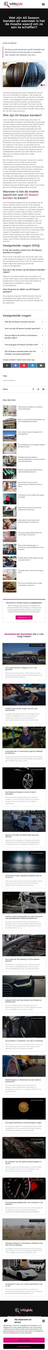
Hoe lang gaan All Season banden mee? (24, 345)
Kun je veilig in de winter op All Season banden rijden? (24, 336)
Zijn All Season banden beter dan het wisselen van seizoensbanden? (24, 352)
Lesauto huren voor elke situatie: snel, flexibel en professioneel (23, 1001)
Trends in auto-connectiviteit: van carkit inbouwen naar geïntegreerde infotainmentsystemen (24, 917)
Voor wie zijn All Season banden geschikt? (24, 328)
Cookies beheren (24, 1346)
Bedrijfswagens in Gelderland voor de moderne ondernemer (23, 1080)
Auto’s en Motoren (10, 43)
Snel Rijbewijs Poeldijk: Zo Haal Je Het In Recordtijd (20, 793)
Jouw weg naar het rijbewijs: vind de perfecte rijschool (22, 960)
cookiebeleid (13, 1333)
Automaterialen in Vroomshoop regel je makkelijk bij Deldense (24, 752)
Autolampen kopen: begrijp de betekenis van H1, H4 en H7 (23, 876)
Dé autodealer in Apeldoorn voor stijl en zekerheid (24, 1041)
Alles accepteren (24, 1340)
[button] (43, 1321)
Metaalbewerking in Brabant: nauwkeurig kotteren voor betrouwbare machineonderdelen (31, 459)
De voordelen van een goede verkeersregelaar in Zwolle (23, 1162)
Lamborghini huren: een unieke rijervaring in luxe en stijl (24, 1285)
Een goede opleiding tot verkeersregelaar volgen (23, 1123)
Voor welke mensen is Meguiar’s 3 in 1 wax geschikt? (21, 668)
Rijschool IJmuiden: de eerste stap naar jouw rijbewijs (22, 836)
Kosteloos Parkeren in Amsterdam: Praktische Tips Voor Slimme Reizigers (24, 1244)
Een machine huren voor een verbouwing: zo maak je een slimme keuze (30, 484)
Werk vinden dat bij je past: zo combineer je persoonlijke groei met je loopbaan (31, 547)
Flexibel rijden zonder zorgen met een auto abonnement (21, 709)
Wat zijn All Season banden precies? (24, 322)
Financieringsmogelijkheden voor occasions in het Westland (24, 1203)
